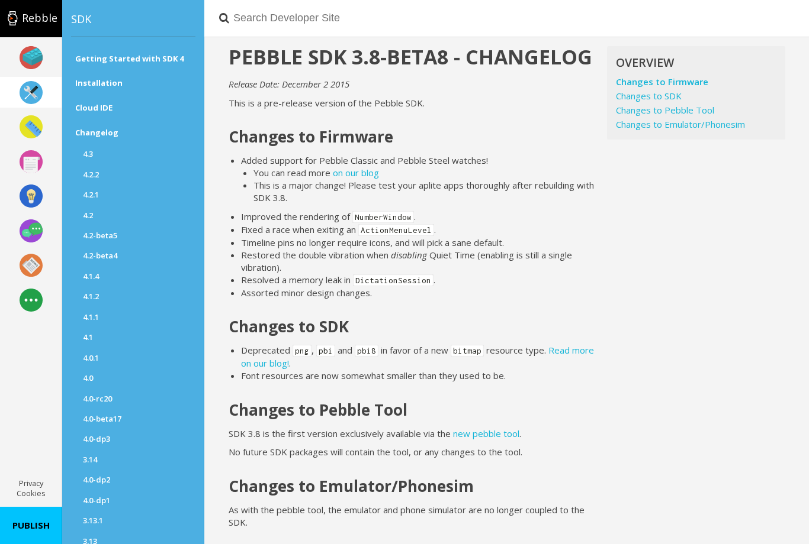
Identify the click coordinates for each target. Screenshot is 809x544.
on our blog (356, 173)
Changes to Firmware (662, 82)
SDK (81, 19)
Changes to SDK (649, 96)
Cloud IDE (94, 107)
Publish (31, 525)
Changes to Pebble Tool (665, 110)
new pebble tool (486, 433)
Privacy (31, 483)
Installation (99, 82)
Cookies (31, 493)
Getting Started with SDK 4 (129, 58)
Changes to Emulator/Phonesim (680, 124)
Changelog (96, 132)
